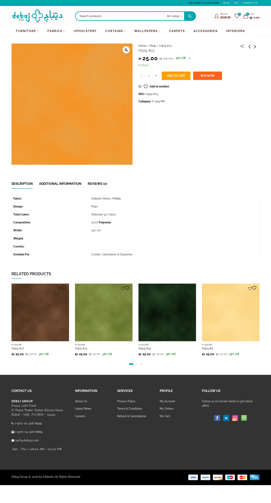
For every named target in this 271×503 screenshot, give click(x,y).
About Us (81, 401)
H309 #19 (144, 348)
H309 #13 (81, 348)
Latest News (83, 408)
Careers (80, 416)
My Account (167, 401)
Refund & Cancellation (131, 416)
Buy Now (207, 75)
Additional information (60, 184)
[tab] (22, 184)
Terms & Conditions (129, 408)
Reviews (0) (97, 184)
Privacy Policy (126, 401)
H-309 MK (158, 101)
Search (190, 16)
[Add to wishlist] (62, 288)
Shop (152, 45)
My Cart (165, 416)
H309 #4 (207, 348)
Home (142, 45)
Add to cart (176, 75)
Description (22, 184)
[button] (131, 364)
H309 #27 (18, 348)
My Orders (166, 408)
